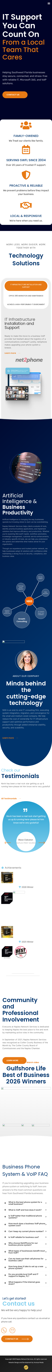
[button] (49, 3)
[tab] (26, 286)
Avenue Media (39, 1362)
